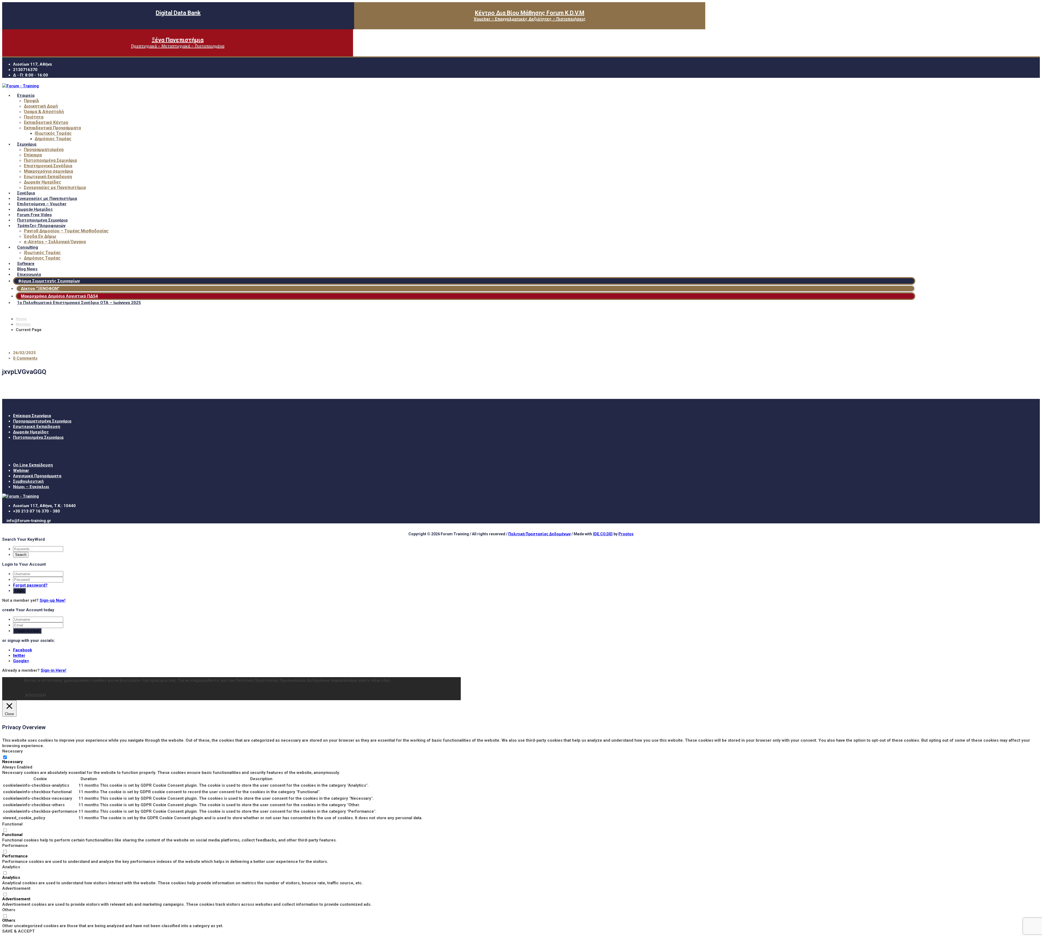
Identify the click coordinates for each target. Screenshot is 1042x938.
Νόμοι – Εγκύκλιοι (31, 486)
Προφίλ (31, 100)
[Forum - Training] (20, 86)
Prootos (626, 534)
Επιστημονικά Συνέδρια (48, 165)
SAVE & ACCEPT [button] (18, 931)
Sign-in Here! (53, 670)
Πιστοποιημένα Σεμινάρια (50, 160)
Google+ (21, 660)
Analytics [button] (11, 867)
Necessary (12, 761)
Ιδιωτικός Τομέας (53, 133)
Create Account (27, 631)
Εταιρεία (25, 95)
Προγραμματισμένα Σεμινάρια (42, 421)
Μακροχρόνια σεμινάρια (48, 171)
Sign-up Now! (52, 600)
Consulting (27, 247)
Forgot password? (30, 585)
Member (23, 324)
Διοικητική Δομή (41, 106)
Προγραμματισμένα (43, 149)
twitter (19, 655)
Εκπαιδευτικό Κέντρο (46, 122)
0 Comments (25, 358)
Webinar (21, 470)
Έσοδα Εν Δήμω (40, 236)
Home (21, 319)
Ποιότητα (33, 117)
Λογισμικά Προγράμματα (37, 475)
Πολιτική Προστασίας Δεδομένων (539, 534)
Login (19, 591)
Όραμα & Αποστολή (44, 111)
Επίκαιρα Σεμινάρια (32, 415)
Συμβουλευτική (28, 481)
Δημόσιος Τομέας (53, 138)
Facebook (22, 650)
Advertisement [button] (16, 888)
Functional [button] (12, 824)
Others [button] (8, 909)
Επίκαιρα (33, 155)
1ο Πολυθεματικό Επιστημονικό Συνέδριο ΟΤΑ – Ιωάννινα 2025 (79, 302)
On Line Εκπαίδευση (33, 465)
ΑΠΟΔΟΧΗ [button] (35, 695)
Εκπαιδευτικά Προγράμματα (52, 127)
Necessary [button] (12, 751)
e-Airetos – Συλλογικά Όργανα (55, 241)
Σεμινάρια (26, 144)
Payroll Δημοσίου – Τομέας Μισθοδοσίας (66, 230)
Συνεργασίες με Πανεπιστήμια (55, 187)
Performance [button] (15, 845)
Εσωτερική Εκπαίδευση (48, 176)
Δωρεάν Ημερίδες (42, 182)
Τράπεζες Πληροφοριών (41, 225)
